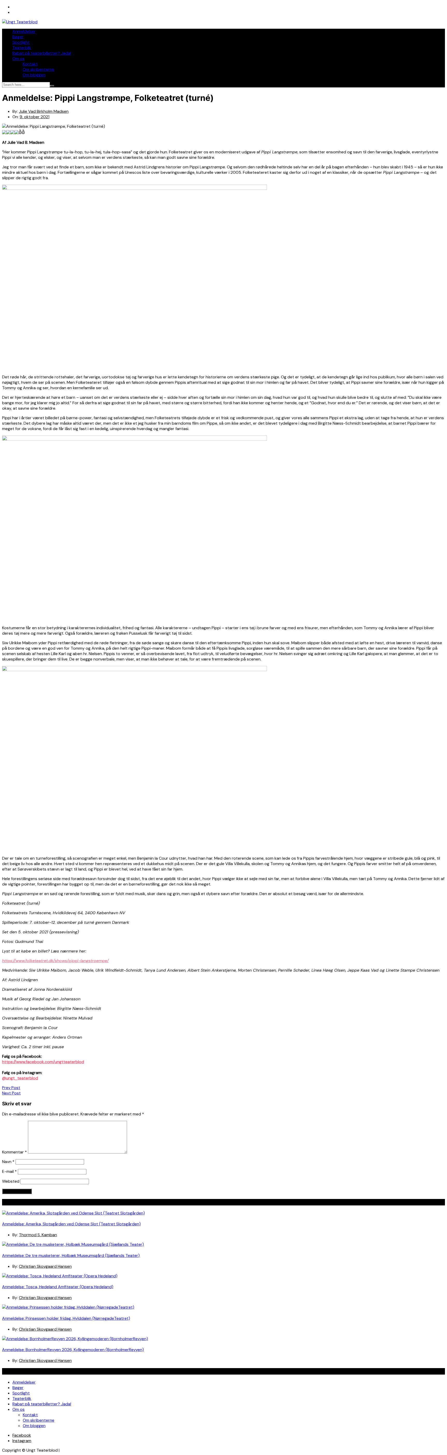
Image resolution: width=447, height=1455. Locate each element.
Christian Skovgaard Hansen (45, 1266)
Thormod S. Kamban (38, 1235)
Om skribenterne (38, 69)
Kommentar (14, 1152)
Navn (8, 1161)
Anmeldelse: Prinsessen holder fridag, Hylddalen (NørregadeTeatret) (66, 1318)
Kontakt (30, 64)
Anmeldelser (24, 31)
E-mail (9, 1171)
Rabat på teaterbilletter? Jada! (41, 53)
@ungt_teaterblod (20, 1078)
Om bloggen (34, 75)
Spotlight (21, 42)
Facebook (21, 1435)
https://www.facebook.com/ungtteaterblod (43, 1061)
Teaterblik (21, 47)
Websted (10, 1181)
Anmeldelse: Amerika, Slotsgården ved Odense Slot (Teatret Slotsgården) (71, 1224)
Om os (18, 58)
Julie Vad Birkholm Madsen (44, 111)
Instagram (21, 1440)
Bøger (18, 37)
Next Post (11, 1093)
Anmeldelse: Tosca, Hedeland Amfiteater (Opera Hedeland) (57, 1286)
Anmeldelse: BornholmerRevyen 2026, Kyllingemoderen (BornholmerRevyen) (73, 1349)
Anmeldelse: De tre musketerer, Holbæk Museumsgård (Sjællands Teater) (71, 1255)
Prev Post (11, 1087)
